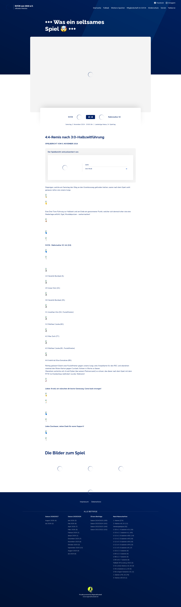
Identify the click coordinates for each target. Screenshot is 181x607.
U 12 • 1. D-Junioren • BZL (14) (123, 536)
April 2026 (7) (72, 527)
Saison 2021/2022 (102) (98, 530)
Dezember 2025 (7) (74, 539)
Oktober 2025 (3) (74, 545)
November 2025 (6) (74, 542)
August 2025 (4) (73, 551)
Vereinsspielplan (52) (120, 527)
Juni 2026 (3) (72, 520)
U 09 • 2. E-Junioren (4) (121, 554)
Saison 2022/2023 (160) (98, 527)
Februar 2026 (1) (73, 533)
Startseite (97, 8)
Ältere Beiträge (96, 517)
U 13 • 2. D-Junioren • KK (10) (123, 539)
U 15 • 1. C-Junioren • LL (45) (123, 533)
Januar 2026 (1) (73, 536)
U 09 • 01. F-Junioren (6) (121, 560)
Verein (163, 8)
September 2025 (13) (75, 548)
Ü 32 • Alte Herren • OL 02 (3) (123, 566)
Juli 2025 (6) (72, 554)
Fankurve (171, 8)
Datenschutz (96, 502)
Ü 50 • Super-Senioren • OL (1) (123, 572)
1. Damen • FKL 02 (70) (121, 575)
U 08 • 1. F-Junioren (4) (120, 557)
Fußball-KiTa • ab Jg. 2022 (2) (123, 563)
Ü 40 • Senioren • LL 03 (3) (122, 569)
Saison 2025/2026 (74, 517)
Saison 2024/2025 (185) (98, 520)
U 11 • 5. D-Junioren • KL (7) (122, 548)
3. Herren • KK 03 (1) (120, 578)
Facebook (160, 3)
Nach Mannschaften (120, 517)
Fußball (106, 8)
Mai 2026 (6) (72, 524)
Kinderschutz (153, 8)
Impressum (84, 502)
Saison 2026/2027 (52, 517)
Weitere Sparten (118, 8)
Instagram (171, 3)
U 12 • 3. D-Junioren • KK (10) (123, 542)
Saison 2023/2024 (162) (98, 524)
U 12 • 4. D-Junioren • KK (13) (123, 545)
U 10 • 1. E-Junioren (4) (121, 551)
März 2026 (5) (73, 530)
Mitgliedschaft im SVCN (136, 8)
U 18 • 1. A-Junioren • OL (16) (123, 530)
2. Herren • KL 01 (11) (120, 524)
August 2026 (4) (51, 520)
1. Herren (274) (118, 520)
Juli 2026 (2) (49, 524)
